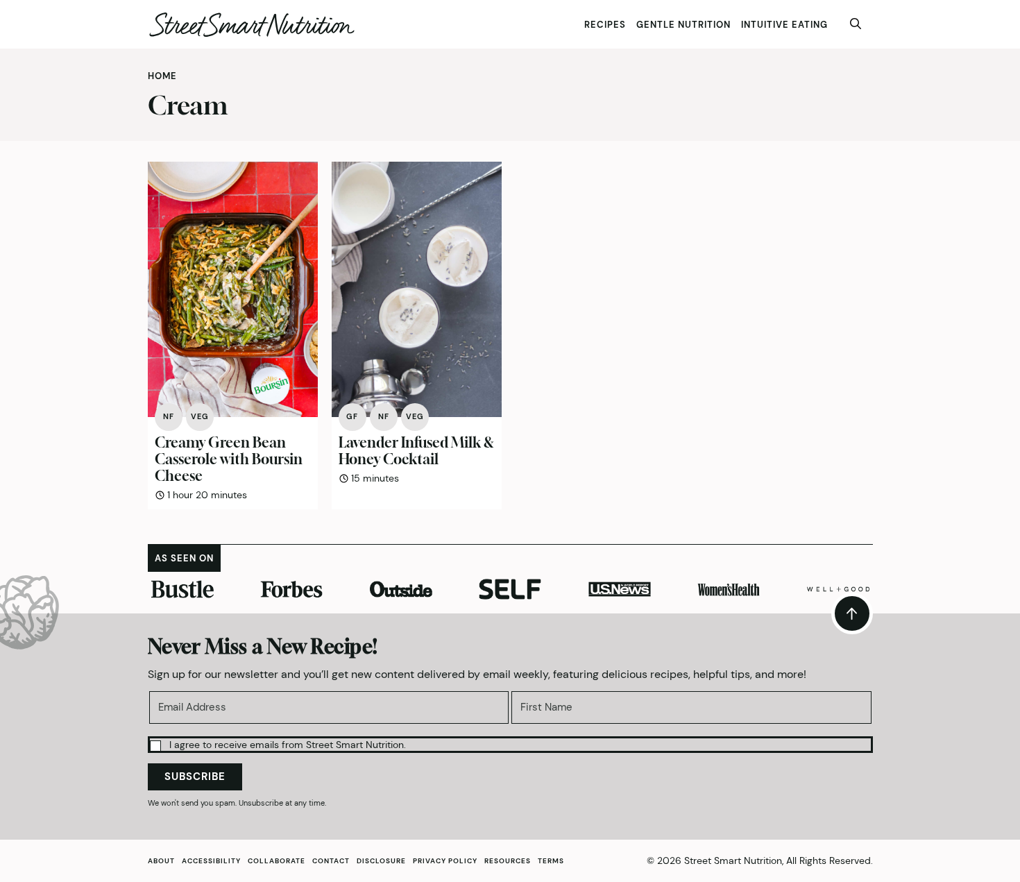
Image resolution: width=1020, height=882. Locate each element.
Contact (331, 860)
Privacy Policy (445, 860)
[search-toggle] (855, 24)
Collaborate (276, 860)
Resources (507, 860)
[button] (510, 744)
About (161, 860)
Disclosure (381, 860)
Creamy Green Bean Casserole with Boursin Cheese (229, 459)
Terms (551, 860)
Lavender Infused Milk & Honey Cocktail (416, 451)
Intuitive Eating (784, 24)
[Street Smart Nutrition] (252, 24)
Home (162, 76)
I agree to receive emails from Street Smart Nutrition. (287, 744)
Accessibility (211, 860)
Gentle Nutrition (683, 24)
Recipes (605, 24)
